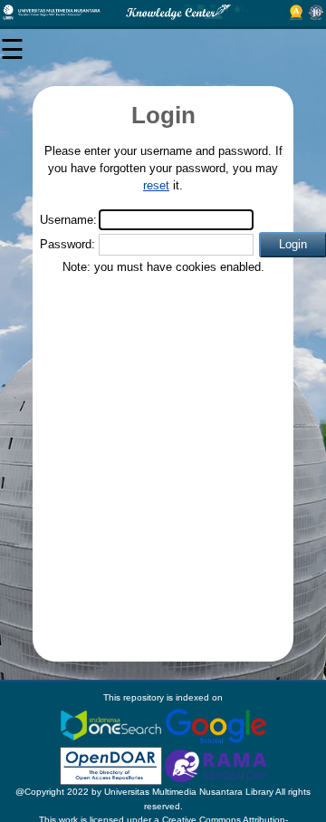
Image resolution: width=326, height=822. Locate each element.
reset (156, 185)
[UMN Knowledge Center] (163, 12)
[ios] (112, 725)
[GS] (216, 725)
